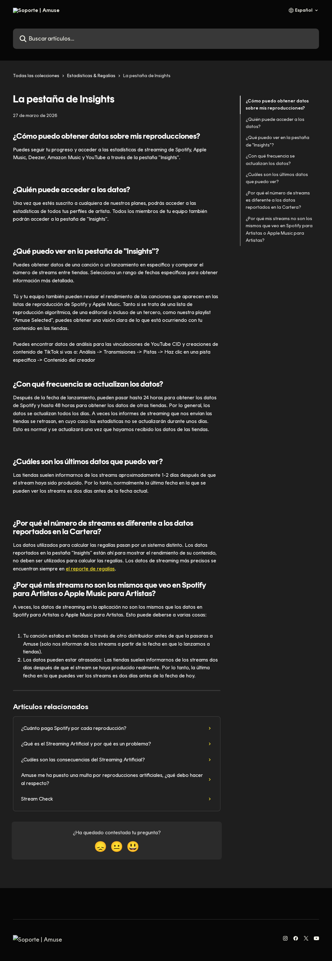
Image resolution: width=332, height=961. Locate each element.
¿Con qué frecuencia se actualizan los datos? (270, 159)
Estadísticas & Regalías (91, 75)
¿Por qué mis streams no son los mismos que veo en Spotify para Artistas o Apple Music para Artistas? (279, 229)
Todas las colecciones (36, 75)
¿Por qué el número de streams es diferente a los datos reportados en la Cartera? (278, 200)
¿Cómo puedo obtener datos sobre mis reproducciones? (277, 104)
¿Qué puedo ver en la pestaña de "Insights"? (277, 141)
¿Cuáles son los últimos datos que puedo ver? (277, 178)
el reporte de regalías (90, 569)
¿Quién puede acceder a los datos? (275, 123)
